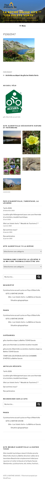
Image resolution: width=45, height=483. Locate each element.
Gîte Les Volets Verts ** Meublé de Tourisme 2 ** (21, 223)
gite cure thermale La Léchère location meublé (20, 345)
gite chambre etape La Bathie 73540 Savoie (19, 340)
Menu (24, 26)
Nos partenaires (9, 236)
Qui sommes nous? (10, 230)
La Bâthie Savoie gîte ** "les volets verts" (22, 14)
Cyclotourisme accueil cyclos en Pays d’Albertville (21, 290)
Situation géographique (19, 300)
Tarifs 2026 (7, 208)
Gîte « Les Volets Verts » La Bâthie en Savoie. (24, 297)
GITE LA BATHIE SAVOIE (14, 294)
